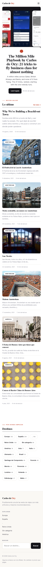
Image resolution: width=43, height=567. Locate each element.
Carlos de (8, 3)
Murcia (8, 466)
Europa (8, 436)
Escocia (34, 460)
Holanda (22, 472)
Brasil (22, 454)
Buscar (35, 546)
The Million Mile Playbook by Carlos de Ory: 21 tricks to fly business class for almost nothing (21, 63)
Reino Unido (10, 442)
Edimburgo (9, 478)
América (8, 448)
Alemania (9, 454)
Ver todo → (37, 105)
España (22, 436)
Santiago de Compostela (14, 460)
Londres (8, 472)
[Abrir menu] (38, 3)
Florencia (22, 466)
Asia (21, 448)
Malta (23, 478)
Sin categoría (28, 442)
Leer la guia (15, 91)
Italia (32, 448)
